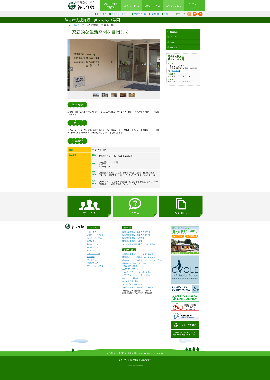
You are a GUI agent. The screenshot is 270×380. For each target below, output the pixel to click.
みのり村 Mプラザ (130, 269)
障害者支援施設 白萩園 (132, 241)
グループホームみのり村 (132, 284)
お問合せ (168, 14)
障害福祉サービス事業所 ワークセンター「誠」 (142, 260)
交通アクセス (140, 14)
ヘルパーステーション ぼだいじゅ (137, 272)
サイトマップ (92, 260)
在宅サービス (92, 247)
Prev (71, 69)
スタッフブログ (93, 254)
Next (156, 69)
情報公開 (155, 14)
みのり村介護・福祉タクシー (134, 281)
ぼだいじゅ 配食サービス (133, 278)
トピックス (102, 14)
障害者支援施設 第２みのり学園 (136, 235)
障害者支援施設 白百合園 (133, 238)
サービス (173, 37)
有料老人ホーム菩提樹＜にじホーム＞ (137, 287)
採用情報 (90, 250)
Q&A (172, 42)
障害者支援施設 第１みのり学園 (136, 232)
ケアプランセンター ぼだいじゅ (136, 275)
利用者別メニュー (94, 241)
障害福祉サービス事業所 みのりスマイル (139, 257)
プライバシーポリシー (96, 266)
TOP (69, 25)
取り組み (173, 47)
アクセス (175, 71)
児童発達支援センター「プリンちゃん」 (138, 254)
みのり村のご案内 (94, 238)
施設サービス (79, 25)
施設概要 (173, 32)
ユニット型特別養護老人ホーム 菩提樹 (138, 244)
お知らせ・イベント (120, 14)
